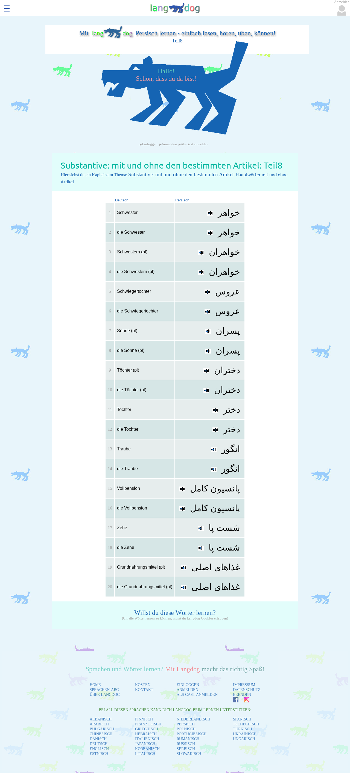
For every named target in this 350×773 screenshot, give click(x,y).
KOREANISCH (147, 749)
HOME (95, 685)
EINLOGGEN (188, 685)
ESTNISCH (99, 754)
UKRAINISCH (244, 734)
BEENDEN (242, 695)
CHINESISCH (101, 734)
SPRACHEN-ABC (104, 690)
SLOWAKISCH (189, 754)
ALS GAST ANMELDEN (197, 695)
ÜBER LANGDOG (105, 695)
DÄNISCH (98, 739)
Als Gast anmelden (194, 144)
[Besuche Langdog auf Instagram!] (243, 701)
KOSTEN (142, 685)
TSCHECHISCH (246, 724)
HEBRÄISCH (146, 734)
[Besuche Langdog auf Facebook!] (233, 701)
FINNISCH (144, 719)
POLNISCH (186, 729)
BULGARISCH (102, 729)
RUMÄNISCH (188, 739)
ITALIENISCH (147, 739)
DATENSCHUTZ (247, 690)
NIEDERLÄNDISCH (193, 719)
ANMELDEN (187, 690)
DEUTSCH (98, 744)
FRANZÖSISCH (148, 724)
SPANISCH (242, 719)
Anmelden (169, 144)
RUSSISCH (186, 744)
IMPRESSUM (244, 685)
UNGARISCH (244, 739)
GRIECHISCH (146, 729)
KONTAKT (144, 690)
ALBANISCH (101, 719)
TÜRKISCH (242, 729)
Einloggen (150, 144)
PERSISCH (186, 724)
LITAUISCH (145, 754)
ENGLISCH (99, 749)
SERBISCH (186, 749)
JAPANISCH (145, 744)
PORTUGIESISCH (191, 734)
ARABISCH (99, 724)
